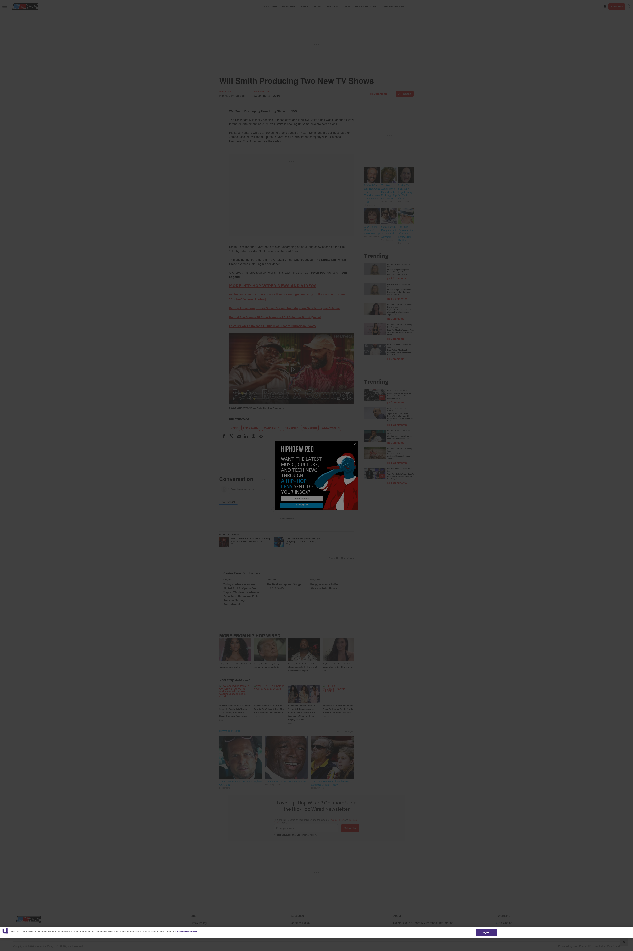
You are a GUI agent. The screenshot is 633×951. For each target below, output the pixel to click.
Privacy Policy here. (187, 931)
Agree (486, 932)
